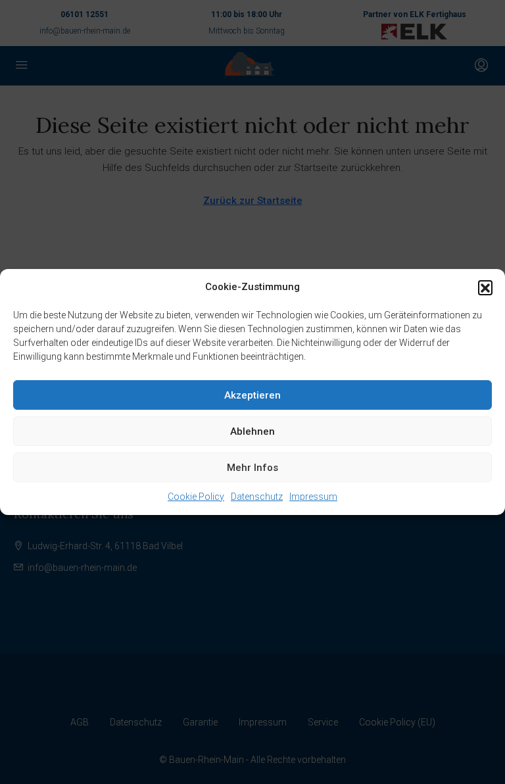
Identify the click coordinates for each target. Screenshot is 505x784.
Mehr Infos (252, 468)
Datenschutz (257, 496)
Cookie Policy (196, 496)
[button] (485, 287)
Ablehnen (252, 431)
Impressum (313, 496)
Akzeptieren (252, 395)
